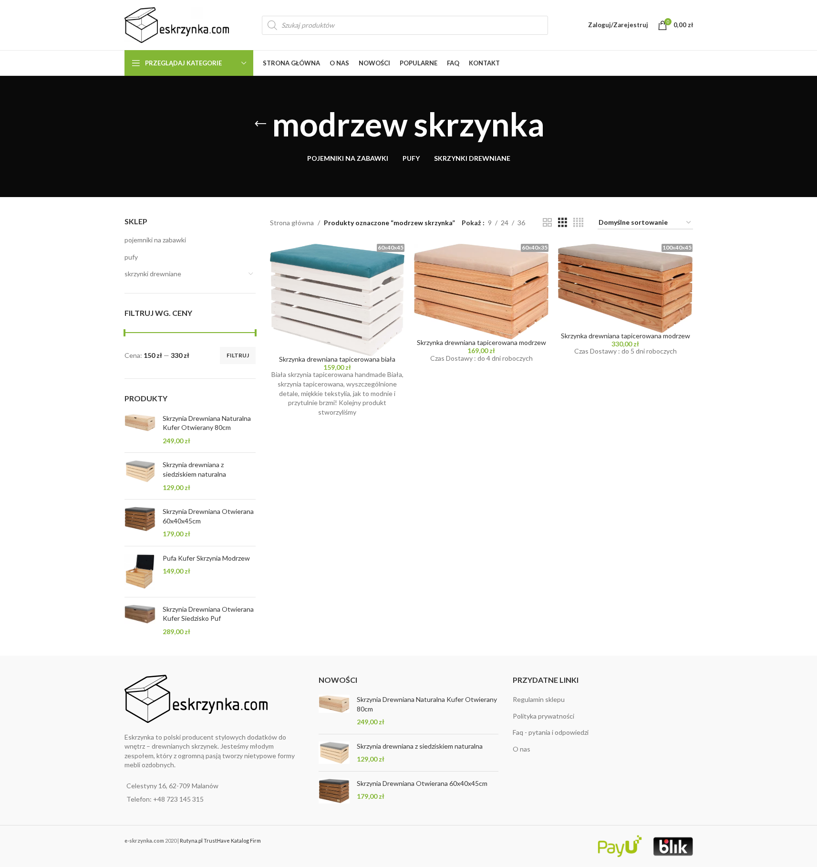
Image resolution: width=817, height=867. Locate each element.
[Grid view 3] (562, 223)
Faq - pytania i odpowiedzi (551, 732)
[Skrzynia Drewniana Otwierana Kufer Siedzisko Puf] (139, 621)
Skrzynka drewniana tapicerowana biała (337, 359)
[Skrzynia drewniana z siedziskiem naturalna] (139, 476)
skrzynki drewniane (152, 274)
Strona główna (292, 223)
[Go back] (260, 124)
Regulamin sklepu (539, 699)
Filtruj (238, 355)
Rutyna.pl (192, 840)
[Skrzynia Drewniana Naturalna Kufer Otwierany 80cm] (139, 430)
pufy (131, 257)
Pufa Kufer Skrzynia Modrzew (206, 558)
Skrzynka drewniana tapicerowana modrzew (481, 342)
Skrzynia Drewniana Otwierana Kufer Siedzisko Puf (208, 614)
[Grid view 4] (578, 223)
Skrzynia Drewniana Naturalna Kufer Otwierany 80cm (207, 423)
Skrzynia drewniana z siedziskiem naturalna (194, 469)
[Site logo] (176, 24)
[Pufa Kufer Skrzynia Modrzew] (139, 572)
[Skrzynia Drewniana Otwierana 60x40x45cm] (139, 523)
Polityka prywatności (543, 716)
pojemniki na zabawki (155, 240)
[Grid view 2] (547, 223)
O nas (521, 749)
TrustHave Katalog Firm (232, 840)
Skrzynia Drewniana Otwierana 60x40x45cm (208, 516)
